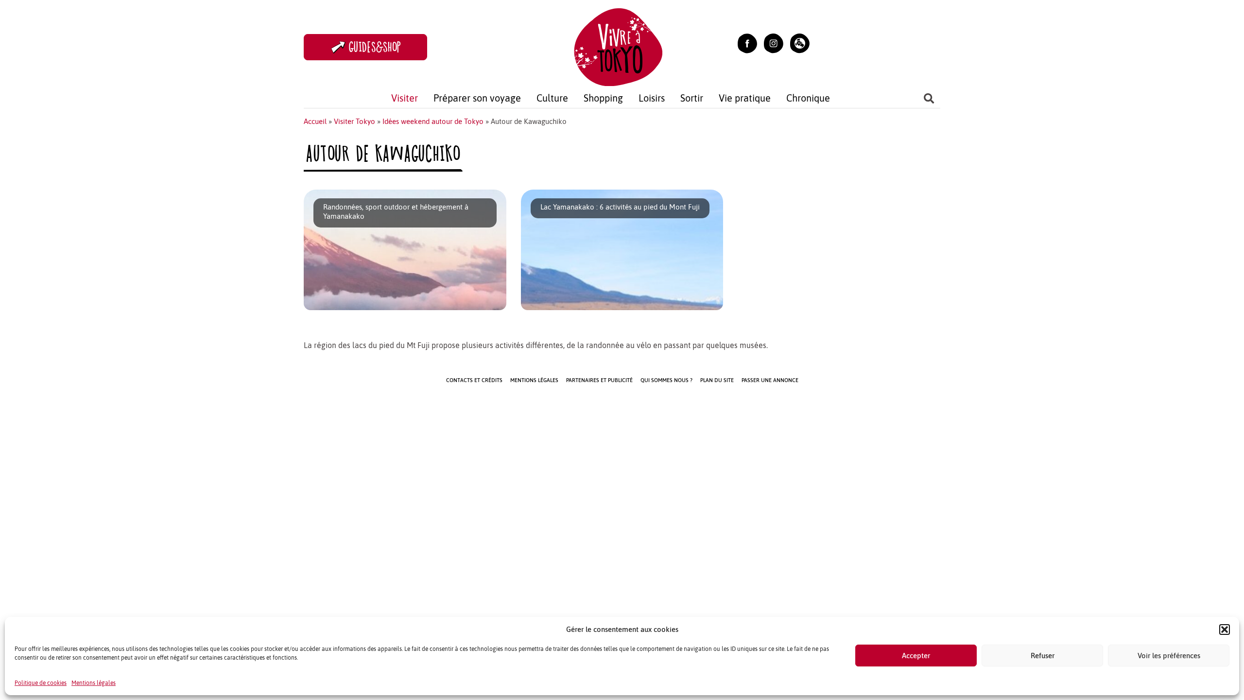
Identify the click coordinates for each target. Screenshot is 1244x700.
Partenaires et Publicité (599, 380)
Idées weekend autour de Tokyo (433, 121)
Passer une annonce (770, 380)
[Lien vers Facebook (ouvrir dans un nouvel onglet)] (747, 42)
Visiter (404, 98)
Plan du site (717, 380)
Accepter (916, 655)
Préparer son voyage (477, 98)
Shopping (603, 98)
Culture (552, 98)
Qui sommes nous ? (666, 380)
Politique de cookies (41, 683)
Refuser (1042, 655)
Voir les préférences (1169, 655)
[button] (1224, 629)
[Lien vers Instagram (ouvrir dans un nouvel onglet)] (773, 42)
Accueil (315, 121)
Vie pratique (745, 98)
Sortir (691, 98)
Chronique (808, 98)
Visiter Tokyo (354, 121)
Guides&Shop (375, 47)
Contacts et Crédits (474, 380)
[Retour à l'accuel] (618, 46)
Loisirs (652, 98)
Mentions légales (93, 683)
